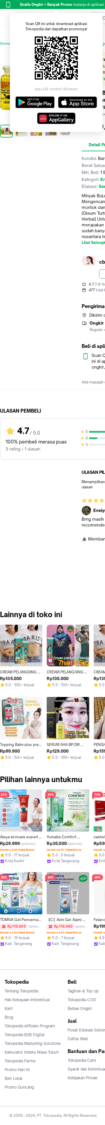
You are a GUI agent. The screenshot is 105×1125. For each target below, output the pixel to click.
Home (5, 43)
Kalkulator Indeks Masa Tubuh (32, 1052)
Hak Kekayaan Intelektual (27, 999)
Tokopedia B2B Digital (25, 1034)
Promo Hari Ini (17, 1069)
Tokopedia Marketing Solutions (33, 1043)
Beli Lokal (13, 1078)
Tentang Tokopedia (21, 991)
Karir (9, 1008)
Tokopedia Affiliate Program (30, 1026)
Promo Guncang (19, 1087)
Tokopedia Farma (20, 1061)
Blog (9, 1017)
